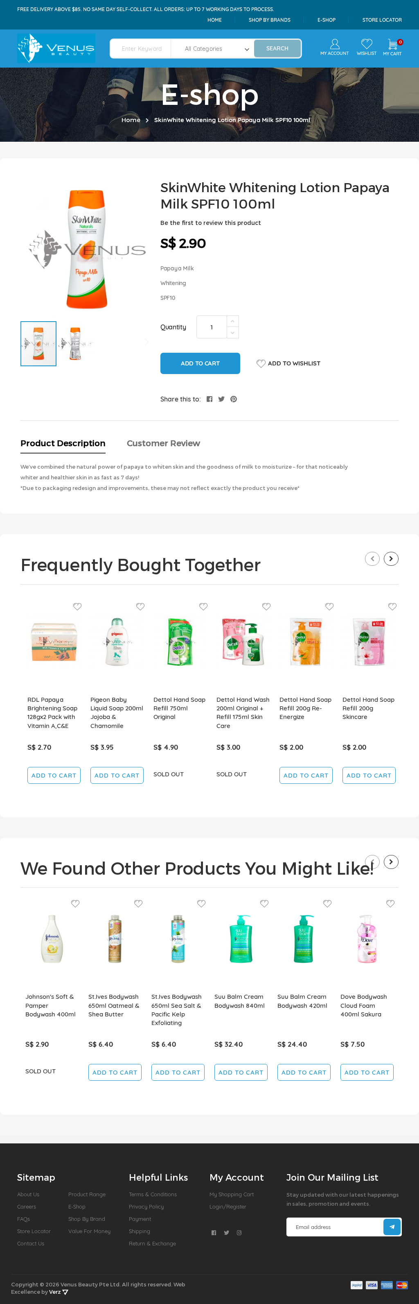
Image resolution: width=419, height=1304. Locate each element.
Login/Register (228, 1206)
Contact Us (30, 1243)
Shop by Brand (86, 1219)
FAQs (23, 1219)
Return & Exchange (152, 1243)
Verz (55, 1291)
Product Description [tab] (63, 443)
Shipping (139, 1231)
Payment (140, 1219)
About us (28, 1194)
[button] (75, 343)
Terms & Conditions (153, 1194)
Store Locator (382, 20)
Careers (26, 1206)
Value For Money (89, 1231)
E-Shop (77, 1206)
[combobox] (145, 48)
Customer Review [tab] (163, 443)
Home (214, 20)
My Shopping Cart (232, 1194)
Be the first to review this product (210, 222)
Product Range (87, 1194)
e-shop (327, 20)
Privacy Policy (146, 1206)
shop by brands (270, 20)
